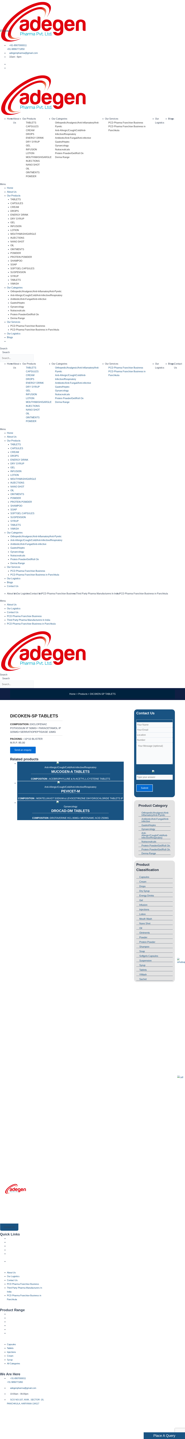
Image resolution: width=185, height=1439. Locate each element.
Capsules (144, 877)
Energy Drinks (146, 895)
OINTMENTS (33, 172)
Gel (141, 900)
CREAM (30, 130)
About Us (11, 192)
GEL (28, 145)
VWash (143, 974)
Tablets (143, 970)
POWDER (31, 176)
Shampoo (144, 946)
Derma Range (62, 157)
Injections (144, 909)
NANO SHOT (33, 164)
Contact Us (12, 341)
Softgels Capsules (148, 956)
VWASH (14, 283)
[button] (92, 184)
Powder (143, 937)
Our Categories (59, 119)
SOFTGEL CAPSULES (22, 268)
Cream (142, 881)
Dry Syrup (144, 891)
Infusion (143, 905)
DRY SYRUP (33, 142)
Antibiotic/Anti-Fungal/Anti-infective (73, 138)
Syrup (142, 965)
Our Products (29, 119)
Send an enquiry (22, 750)
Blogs (171, 119)
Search (3, 348)
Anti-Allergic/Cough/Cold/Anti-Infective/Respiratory (36, 295)
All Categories (12, 1335)
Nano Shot (144, 923)
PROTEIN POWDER (21, 257)
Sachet (143, 979)
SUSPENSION (18, 272)
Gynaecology (62, 145)
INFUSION (31, 149)
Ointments (144, 933)
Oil (140, 928)
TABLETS (31, 122)
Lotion (142, 914)
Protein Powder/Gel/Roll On (69, 153)
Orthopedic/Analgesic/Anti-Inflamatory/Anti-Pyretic (36, 291)
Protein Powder (147, 942)
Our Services (111, 119)
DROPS (30, 134)
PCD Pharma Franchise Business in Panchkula (34, 329)
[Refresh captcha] (159, 772)
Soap (142, 951)
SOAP (13, 264)
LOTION (30, 153)
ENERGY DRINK (35, 138)
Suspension (145, 960)
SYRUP (14, 276)
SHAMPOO (16, 261)
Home (10, 119)
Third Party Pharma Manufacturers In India (97, 593)
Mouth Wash (145, 919)
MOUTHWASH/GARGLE (39, 157)
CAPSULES (32, 126)
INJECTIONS (33, 161)
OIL (27, 168)
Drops (142, 886)
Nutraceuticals (62, 149)
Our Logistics (13, 333)
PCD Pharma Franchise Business (125, 122)
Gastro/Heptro (62, 142)
